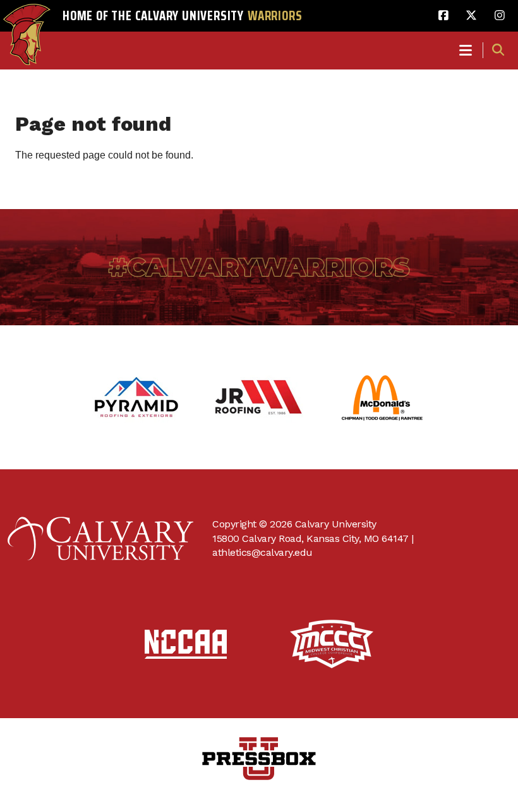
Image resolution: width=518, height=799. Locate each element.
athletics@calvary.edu (262, 552)
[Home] (27, 23)
